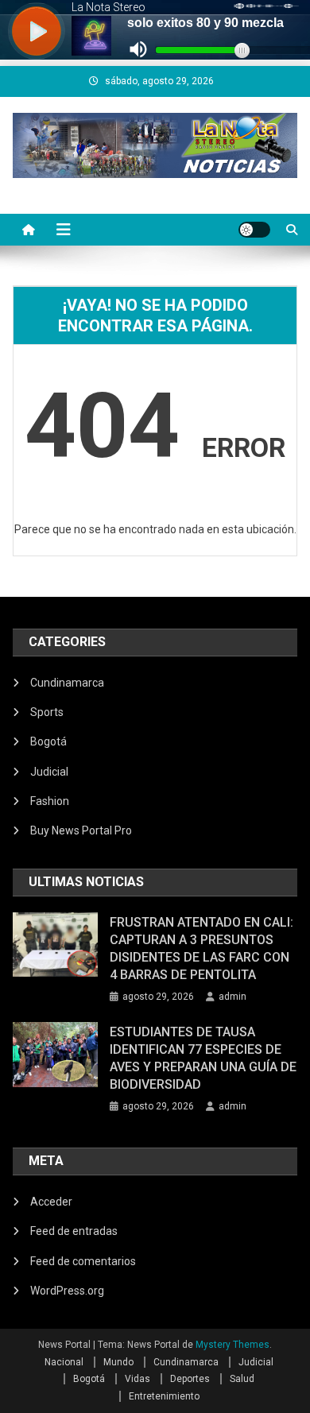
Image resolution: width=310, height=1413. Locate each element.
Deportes (190, 1378)
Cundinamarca (67, 682)
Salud (242, 1378)
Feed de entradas (74, 1231)
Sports (47, 712)
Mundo (118, 1362)
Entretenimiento (164, 1396)
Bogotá (48, 741)
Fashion (49, 801)
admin (232, 996)
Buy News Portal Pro (81, 830)
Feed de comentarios (83, 1261)
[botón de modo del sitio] (254, 230)
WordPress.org (67, 1290)
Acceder (51, 1201)
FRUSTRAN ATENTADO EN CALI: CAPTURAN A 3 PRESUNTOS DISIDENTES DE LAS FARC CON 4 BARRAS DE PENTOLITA (201, 948)
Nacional (64, 1362)
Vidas (137, 1378)
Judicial (49, 771)
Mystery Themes (232, 1344)
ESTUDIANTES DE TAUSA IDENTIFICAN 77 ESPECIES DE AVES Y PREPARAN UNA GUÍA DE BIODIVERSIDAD (203, 1058)
